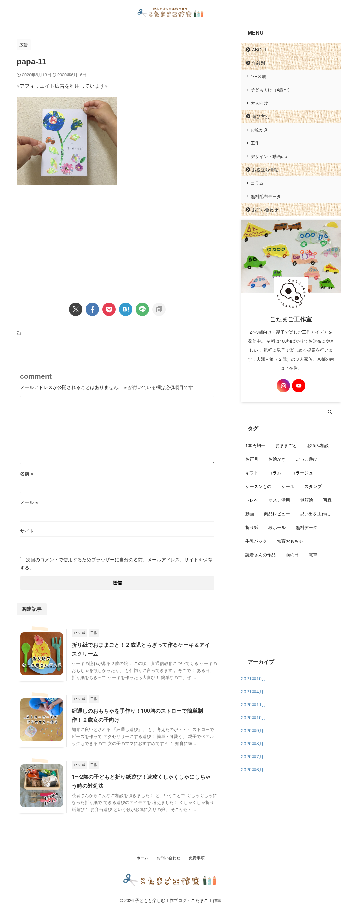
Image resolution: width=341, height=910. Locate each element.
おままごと (286, 445)
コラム (257, 183)
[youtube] (298, 385)
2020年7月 (252, 756)
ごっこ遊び (306, 459)
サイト (27, 530)
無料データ (306, 527)
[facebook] (92, 309)
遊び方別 (260, 116)
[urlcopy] (159, 309)
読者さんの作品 (260, 554)
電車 (313, 554)
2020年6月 (252, 769)
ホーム (142, 857)
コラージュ (302, 472)
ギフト (251, 472)
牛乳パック (256, 541)
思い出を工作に (315, 513)
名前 (26, 473)
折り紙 (251, 527)
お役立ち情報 (265, 169)
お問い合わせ (265, 209)
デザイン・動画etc (269, 156)
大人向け (259, 103)
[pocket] (109, 309)
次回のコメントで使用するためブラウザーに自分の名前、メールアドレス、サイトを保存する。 (116, 563)
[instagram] (283, 385)
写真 (327, 500)
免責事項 (197, 857)
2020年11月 (253, 704)
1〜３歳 (258, 76)
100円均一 (255, 445)
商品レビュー (277, 513)
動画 (249, 513)
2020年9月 (252, 730)
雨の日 (292, 554)
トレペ (251, 500)
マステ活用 (279, 500)
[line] (142, 309)
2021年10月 (253, 678)
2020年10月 (253, 717)
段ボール (277, 527)
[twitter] (75, 309)
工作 (255, 143)
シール (287, 486)
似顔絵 (306, 500)
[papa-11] (125, 309)
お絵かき (259, 129)
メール (29, 502)
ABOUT (259, 49)
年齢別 (258, 63)
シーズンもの (258, 486)
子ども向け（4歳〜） (271, 89)
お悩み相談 (318, 445)
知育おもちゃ (290, 541)
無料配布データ (266, 196)
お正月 (251, 459)
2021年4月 (252, 691)
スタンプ (313, 486)
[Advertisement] (73, 238)
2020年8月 (252, 743)
